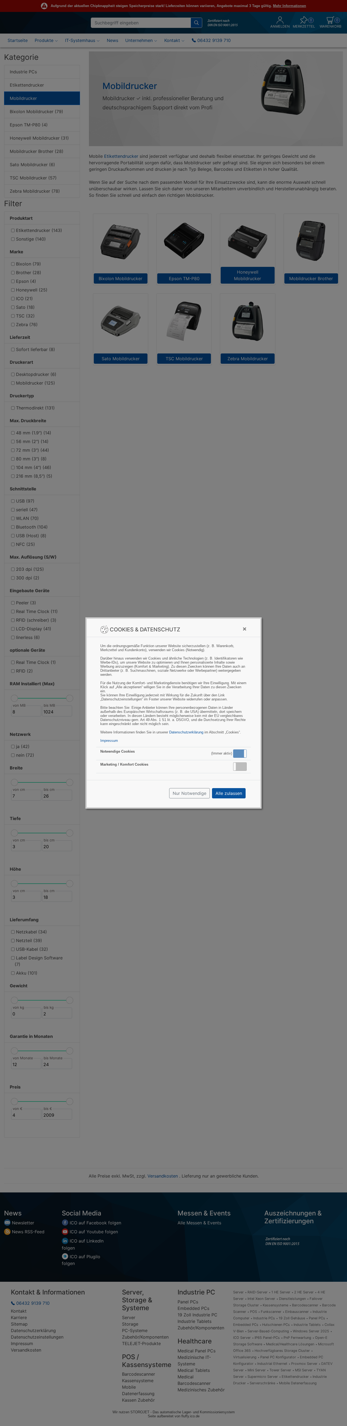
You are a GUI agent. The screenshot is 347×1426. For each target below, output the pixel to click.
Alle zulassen (229, 793)
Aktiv (240, 753)
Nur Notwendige (189, 793)
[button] (240, 753)
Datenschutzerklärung (186, 732)
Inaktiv (242, 766)
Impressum (109, 741)
